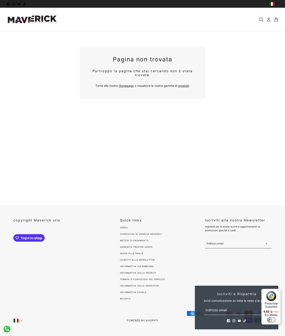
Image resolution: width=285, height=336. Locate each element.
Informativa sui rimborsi (137, 266)
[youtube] (19, 4)
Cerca (124, 227)
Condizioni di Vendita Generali (141, 234)
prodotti (183, 85)
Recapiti (125, 298)
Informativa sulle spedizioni (139, 285)
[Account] (269, 20)
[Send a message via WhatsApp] (7, 329)
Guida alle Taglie (132, 253)
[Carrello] (276, 20)
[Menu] (278, 291)
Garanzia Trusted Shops (136, 247)
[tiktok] (24, 4)
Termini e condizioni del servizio (142, 279)
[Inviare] (266, 243)
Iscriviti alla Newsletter (137, 260)
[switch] (271, 319)
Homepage (126, 85)
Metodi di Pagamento (134, 240)
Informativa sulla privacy (138, 273)
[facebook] (8, 4)
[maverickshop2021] (32, 19)
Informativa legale (133, 292)
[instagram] (13, 4)
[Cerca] (261, 20)
